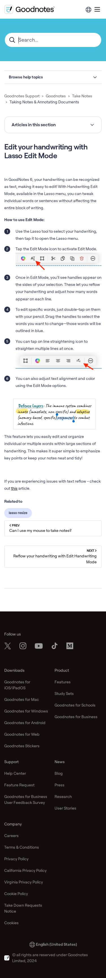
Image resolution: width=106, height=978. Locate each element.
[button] (53, 77)
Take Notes (82, 96)
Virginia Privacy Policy (23, 882)
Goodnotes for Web (22, 734)
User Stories (65, 808)
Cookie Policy (16, 893)
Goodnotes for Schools (75, 705)
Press (59, 784)
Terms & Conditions (21, 847)
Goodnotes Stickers (22, 745)
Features (63, 681)
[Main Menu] (97, 9)
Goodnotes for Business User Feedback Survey (25, 799)
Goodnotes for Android (25, 722)
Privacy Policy (16, 858)
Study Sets (64, 693)
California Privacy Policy (25, 870)
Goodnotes (56, 96)
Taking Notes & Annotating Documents (44, 101)
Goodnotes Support (22, 96)
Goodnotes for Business (76, 716)
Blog (59, 773)
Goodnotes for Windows (26, 711)
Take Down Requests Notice (23, 908)
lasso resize (18, 513)
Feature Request (19, 784)
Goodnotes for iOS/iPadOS (17, 684)
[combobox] (53, 40)
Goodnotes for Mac (21, 699)
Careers (11, 835)
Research (63, 796)
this (14, 488)
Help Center (15, 773)
